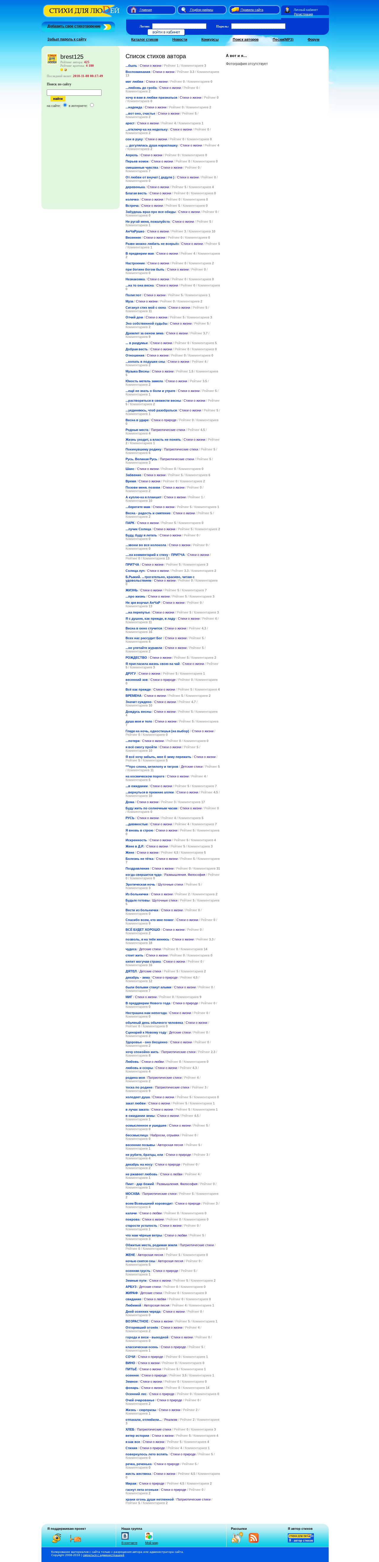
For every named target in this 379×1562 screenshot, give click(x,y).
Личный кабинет (306, 10)
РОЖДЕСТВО (136, 657)
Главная (146, 10)
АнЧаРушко (135, 231)
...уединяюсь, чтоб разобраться (151, 410)
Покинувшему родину (143, 449)
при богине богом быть (145, 269)
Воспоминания (138, 72)
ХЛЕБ (130, 1429)
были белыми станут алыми (149, 987)
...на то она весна (140, 285)
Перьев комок (138, 161)
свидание (133, 1299)
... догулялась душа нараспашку (152, 145)
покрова (132, 1219)
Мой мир (151, 1543)
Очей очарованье (140, 1400)
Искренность (136, 840)
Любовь (132, 1061)
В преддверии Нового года (148, 1003)
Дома (130, 802)
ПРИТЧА (132, 564)
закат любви (136, 1103)
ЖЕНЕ (130, 1255)
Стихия (131, 1448)
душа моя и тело (139, 721)
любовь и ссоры (139, 1068)
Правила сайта (252, 10)
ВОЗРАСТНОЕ (137, 1321)
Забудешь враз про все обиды (151, 212)
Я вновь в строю (139, 830)
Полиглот (133, 295)
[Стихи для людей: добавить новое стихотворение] (106, 26)
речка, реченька (139, 1464)
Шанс (130, 469)
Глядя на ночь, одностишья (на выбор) (157, 731)
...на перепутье (138, 612)
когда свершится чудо (144, 874)
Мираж (131, 1483)
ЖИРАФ (132, 1293)
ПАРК (130, 523)
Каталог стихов (144, 40)
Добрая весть (137, 349)
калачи (131, 1213)
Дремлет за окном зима (144, 333)
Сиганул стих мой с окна (146, 307)
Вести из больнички (142, 910)
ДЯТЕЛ (131, 971)
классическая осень (142, 1347)
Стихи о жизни (150, 65)
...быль (131, 65)
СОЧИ (130, 1356)
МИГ (129, 997)
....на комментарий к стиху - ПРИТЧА (155, 555)
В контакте (129, 1543)
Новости (179, 40)
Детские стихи (192, 766)
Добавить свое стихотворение (74, 26)
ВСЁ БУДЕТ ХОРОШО (143, 929)
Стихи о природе (163, 420)
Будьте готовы (138, 900)
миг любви (134, 81)
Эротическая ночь (140, 884)
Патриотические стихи (168, 430)
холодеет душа (138, 1097)
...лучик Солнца (138, 529)
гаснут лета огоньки (142, 1489)
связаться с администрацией (103, 1555)
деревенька (135, 187)
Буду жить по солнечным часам (151, 808)
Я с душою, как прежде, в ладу (150, 618)
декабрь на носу (139, 1164)
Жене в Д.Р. (135, 846)
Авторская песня (170, 1145)
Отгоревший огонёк (142, 1327)
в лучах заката (137, 1109)
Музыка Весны (137, 371)
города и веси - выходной (147, 1337)
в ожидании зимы (140, 1115)
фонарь (132, 1387)
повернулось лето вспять (147, 1454)
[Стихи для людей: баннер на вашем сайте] (301, 1541)
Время (131, 481)
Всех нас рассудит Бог (144, 638)
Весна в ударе (137, 420)
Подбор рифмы (201, 10)
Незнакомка (135, 279)
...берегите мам (138, 507)
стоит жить (134, 955)
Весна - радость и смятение (148, 513)
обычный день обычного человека (154, 1022)
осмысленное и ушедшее (146, 1125)
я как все (133, 1442)
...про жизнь (135, 596)
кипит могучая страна (143, 961)
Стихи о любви (153, 1061)
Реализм (170, 1419)
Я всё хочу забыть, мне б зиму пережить (158, 757)
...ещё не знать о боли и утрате (150, 391)
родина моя (135, 1077)
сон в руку (134, 139)
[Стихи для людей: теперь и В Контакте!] (125, 1540)
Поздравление (137, 868)
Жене (130, 852)
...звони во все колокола (146, 545)
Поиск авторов (245, 40)
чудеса (131, 949)
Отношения (135, 355)
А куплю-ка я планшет (143, 497)
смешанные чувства (142, 167)
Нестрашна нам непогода (146, 1013)
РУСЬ (130, 818)
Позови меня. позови (143, 487)
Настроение (135, 263)
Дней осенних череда (143, 1311)
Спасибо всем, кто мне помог (150, 920)
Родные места (137, 430)
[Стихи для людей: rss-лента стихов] (239, 1542)
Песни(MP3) (283, 40)
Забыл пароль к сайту (66, 39)
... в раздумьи (137, 343)
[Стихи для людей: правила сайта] (234, 10)
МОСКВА (133, 1193)
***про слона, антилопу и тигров (152, 766)
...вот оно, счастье (140, 113)
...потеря (132, 741)
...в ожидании (137, 786)
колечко (132, 199)
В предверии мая (140, 253)
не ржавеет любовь (142, 1174)
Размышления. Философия (184, 874)
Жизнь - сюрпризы (141, 1410)
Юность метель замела (144, 381)
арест (130, 123)
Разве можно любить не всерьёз (152, 243)
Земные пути (136, 1280)
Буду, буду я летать (141, 535)
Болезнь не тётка (139, 858)
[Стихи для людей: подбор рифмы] (183, 10)
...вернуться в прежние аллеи (150, 792)
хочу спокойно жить (142, 1052)
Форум (313, 40)
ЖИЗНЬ (132, 590)
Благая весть (136, 193)
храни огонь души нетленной (150, 1499)
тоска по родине (139, 1087)
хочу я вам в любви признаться (151, 97)
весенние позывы (140, 1145)
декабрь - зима (138, 977)
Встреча (132, 205)
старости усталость (141, 1225)
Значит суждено (139, 702)
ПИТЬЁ (131, 1369)
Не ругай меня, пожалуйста (148, 221)
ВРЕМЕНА (134, 695)
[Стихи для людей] (82, 17)
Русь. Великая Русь (142, 459)
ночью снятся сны (140, 1261)
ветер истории (137, 1435)
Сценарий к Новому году (146, 1032)
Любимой (133, 1305)
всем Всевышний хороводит (149, 1203)
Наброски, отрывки (164, 1135)
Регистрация (303, 14)
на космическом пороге (145, 776)
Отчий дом (134, 317)
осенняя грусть (138, 1271)
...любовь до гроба (141, 88)
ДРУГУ (131, 673)
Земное (132, 1381)
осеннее (132, 1375)
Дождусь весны (138, 711)
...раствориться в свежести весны (153, 400)
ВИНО (130, 1363)
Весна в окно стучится (144, 628)
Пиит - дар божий (140, 1184)
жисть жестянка (138, 1473)
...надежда (134, 107)
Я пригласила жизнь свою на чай (153, 664)
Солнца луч (135, 570)
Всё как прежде (138, 689)
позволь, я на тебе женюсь (147, 939)
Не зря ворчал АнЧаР (143, 602)
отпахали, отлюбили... (144, 1419)
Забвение (133, 475)
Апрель (132, 155)
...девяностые (137, 824)
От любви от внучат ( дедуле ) (150, 177)
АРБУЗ (131, 1286)
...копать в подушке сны (145, 361)
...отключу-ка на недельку (147, 129)
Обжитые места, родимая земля (151, 1245)
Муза (129, 301)
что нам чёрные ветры (144, 1235)
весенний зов (137, 679)
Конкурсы (210, 40)
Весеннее (133, 237)
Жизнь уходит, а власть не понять (153, 439)
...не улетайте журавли (144, 648)
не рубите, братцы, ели (144, 1154)
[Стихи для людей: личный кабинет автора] (287, 10)
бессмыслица (137, 1135)
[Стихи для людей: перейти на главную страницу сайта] (131, 10)
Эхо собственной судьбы (146, 323)
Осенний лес (136, 1394)
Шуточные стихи (170, 884)
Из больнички (137, 894)
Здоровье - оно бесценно (147, 1042)
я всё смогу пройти (141, 747)
